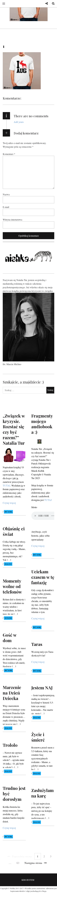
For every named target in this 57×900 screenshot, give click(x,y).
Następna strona (33, 863)
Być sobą (8, 512)
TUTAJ (48, 499)
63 (18, 863)
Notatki (8, 618)
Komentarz (9, 154)
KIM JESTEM (28, 879)
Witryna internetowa (12, 219)
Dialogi (8, 564)
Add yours (19, 121)
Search (52, 3)
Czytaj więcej (9, 502)
